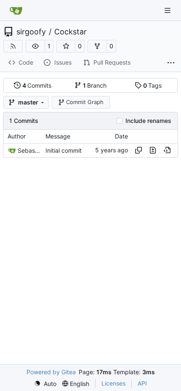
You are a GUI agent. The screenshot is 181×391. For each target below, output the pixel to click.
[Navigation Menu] (168, 10)
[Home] (16, 10)
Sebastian (29, 150)
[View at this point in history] (167, 150)
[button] (35, 46)
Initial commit (63, 150)
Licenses (113, 383)
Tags (152, 85)
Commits (37, 85)
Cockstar (70, 32)
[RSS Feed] (13, 46)
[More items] (171, 63)
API (142, 383)
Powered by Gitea (51, 371)
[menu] (45, 383)
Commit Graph (85, 102)
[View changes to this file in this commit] (152, 150)
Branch (95, 85)
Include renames (148, 121)
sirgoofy (31, 32)
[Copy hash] (138, 150)
